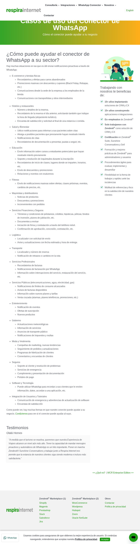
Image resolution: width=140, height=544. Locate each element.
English (130, 10)
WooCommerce (79, 503)
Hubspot (76, 510)
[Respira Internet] (23, 10)
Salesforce (44, 518)
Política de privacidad (115, 506)
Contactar (49, 15)
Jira (41, 521)
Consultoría (51, 5)
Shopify (43, 503)
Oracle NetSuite (80, 518)
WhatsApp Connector (89, 5)
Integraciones (68, 5)
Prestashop (44, 510)
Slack (42, 514)
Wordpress (77, 506)
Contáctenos (21, 413)
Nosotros (109, 5)
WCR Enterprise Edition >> (120, 473)
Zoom (75, 514)
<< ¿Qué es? (99, 473)
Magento (43, 506)
